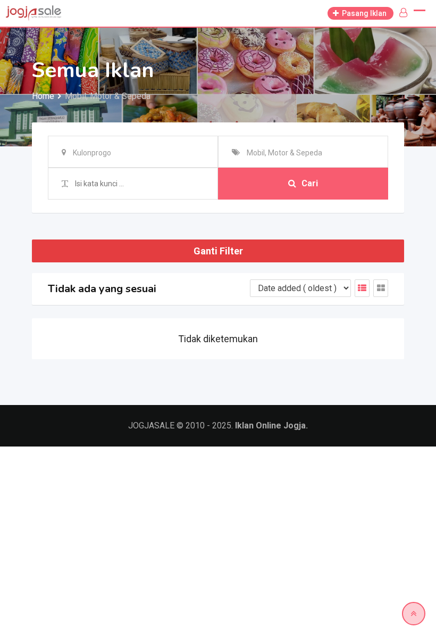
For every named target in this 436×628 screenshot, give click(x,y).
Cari (309, 183)
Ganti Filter (218, 251)
